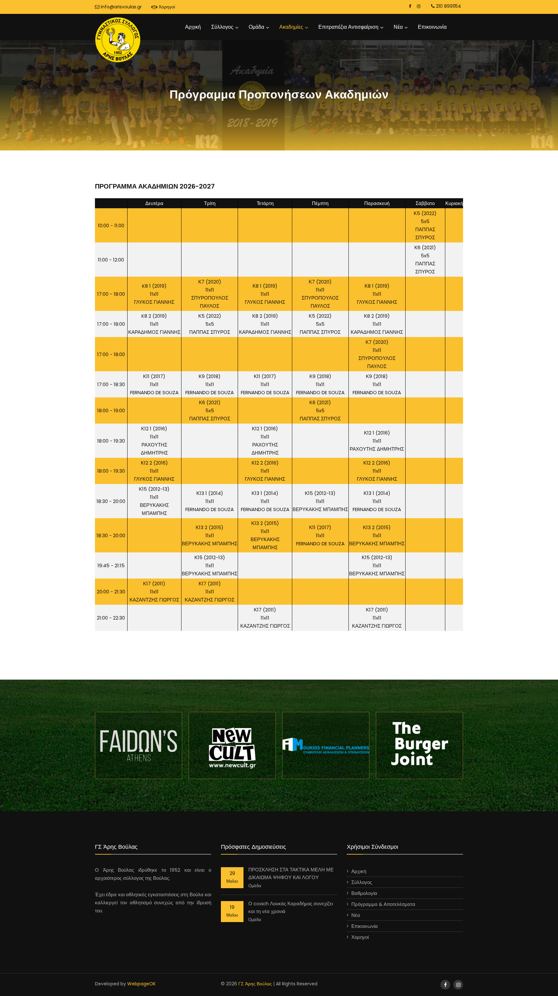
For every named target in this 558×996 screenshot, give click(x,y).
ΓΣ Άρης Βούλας (255, 984)
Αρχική (193, 27)
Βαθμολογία (364, 893)
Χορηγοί (166, 7)
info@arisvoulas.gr (120, 7)
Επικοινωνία (432, 27)
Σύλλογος (222, 27)
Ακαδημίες (291, 27)
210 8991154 (448, 6)
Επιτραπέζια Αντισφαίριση (348, 27)
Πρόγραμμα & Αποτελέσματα (383, 904)
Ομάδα (256, 27)
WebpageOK (141, 984)
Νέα (398, 27)
